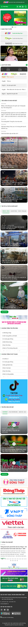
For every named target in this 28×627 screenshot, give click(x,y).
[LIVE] (14, 53)
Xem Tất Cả (4, 311)
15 (25, 558)
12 (20, 558)
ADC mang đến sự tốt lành (10, 336)
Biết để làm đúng (7, 342)
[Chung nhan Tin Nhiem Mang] (14, 617)
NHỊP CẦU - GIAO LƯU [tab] (23, 411)
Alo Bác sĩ (5, 358)
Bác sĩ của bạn (7, 368)
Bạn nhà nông (6, 345)
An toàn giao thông (8, 339)
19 (15, 560)
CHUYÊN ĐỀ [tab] (4, 411)
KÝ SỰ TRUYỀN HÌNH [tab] (13, 411)
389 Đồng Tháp (7, 332)
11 (19, 558)
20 (17, 560)
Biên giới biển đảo (7, 365)
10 (17, 558)
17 (12, 560)
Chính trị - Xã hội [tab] (5, 211)
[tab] (14, 33)
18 (14, 560)
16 (10, 560)
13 (22, 558)
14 (24, 558)
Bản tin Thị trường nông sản (10, 348)
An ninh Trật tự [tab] (14, 211)
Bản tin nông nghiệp (8, 374)
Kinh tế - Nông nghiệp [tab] (22, 211)
